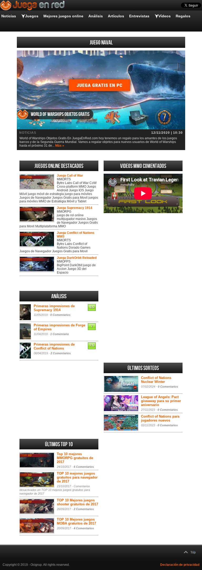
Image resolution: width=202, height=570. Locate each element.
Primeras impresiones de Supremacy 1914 (54, 308)
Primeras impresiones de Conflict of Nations (54, 346)
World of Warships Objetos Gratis (60, 114)
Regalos (183, 16)
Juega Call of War (70, 175)
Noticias (8, 16)
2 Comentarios (60, 353)
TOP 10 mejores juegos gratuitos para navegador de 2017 (77, 477)
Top (193, 552)
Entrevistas (139, 16)
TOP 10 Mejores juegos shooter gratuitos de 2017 (77, 502)
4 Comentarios (84, 528)
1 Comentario (59, 334)
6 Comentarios (84, 466)
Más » (59, 145)
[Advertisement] (143, 252)
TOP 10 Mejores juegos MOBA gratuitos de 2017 (76, 521)
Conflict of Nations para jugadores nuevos (160, 418)
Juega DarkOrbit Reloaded (77, 258)
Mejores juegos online (63, 16)
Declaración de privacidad (179, 565)
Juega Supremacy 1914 (74, 208)
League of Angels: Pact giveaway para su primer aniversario (161, 401)
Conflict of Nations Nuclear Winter (156, 380)
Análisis (95, 16)
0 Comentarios (60, 314)
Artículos (116, 16)
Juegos (31, 16)
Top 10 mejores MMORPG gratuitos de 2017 (75, 458)
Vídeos (164, 16)
